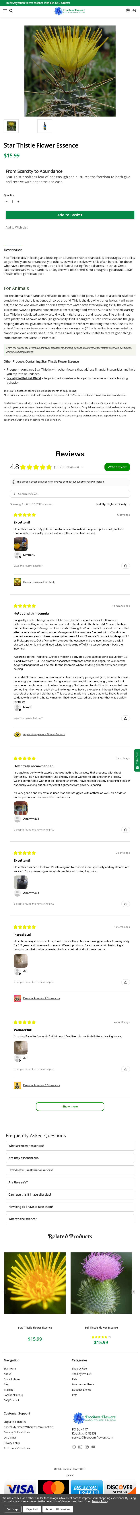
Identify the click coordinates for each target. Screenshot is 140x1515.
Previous (3, 1292)
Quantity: (9, 195)
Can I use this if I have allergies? (30, 1195)
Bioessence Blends (83, 1384)
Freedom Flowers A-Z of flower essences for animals (45, 347)
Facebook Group (14, 1395)
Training (8, 1389)
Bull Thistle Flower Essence (101, 1327)
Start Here (10, 1368)
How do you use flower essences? (31, 1170)
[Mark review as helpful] (125, 566)
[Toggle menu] (5, 11)
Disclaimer (10, 1437)
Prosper (12, 369)
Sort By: (101, 504)
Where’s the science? (23, 1219)
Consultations (12, 1379)
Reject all (32, 1509)
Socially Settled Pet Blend (24, 378)
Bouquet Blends (81, 1389)
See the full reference (85, 347)
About (7, 1374)
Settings (12, 1509)
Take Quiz (137, 758)
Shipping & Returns (15, 1421)
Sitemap (70, 1475)
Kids (74, 1379)
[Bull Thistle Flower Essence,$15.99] (101, 1283)
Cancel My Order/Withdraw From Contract (29, 1427)
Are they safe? (18, 1182)
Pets (74, 1395)
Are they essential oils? (24, 1158)
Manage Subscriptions (17, 1432)
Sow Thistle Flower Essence (35, 1327)
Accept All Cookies (57, 1509)
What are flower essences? (26, 1146)
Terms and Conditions (17, 1448)
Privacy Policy (12, 1443)
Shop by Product (82, 1374)
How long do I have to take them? (31, 1207)
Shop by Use (79, 1368)
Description (13, 250)
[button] (82, 467)
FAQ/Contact (11, 1400)
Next (133, 1292)
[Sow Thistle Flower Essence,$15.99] (35, 1283)
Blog (6, 1384)
